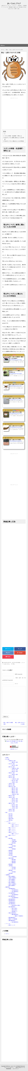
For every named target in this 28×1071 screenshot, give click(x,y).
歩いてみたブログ (14, 3)
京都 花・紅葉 (11, 809)
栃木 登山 (11, 814)
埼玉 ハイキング (12, 830)
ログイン (7, 933)
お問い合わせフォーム (20, 1067)
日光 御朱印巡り (15, 897)
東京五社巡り (14, 909)
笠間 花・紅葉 (15, 774)
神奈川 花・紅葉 (12, 786)
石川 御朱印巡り (12, 893)
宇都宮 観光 (14, 841)
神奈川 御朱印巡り (12, 913)
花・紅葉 (7, 759)
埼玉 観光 (11, 852)
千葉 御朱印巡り (12, 902)
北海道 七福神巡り (12, 877)
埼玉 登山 (11, 815)
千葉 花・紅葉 (11, 783)
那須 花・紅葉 (15, 771)
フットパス (8, 923)
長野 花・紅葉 (11, 803)
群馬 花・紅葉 (11, 776)
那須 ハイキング (15, 826)
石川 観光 (11, 844)
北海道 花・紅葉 (12, 760)
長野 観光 (11, 870)
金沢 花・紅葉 (15, 765)
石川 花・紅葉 (11, 763)
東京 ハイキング (12, 827)
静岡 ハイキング (12, 835)
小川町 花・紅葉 (15, 779)
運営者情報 (8, 1068)
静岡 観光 (11, 864)
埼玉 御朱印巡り (12, 903)
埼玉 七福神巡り (12, 881)
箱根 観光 (14, 862)
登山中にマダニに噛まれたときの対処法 (14, 141)
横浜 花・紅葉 (15, 789)
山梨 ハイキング (12, 829)
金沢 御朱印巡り (15, 894)
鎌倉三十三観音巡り (19, 915)
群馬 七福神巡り (12, 876)
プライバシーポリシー (9, 1067)
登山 (14, 664)
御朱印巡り (8, 887)
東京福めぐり (14, 911)
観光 (6, 836)
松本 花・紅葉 (15, 804)
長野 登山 (11, 820)
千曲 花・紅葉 (15, 806)
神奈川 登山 (11, 818)
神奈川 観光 (11, 858)
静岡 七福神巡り (12, 885)
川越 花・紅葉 (15, 782)
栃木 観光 (11, 838)
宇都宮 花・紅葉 (15, 768)
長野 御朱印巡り (12, 920)
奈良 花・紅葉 (11, 810)
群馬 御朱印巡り (12, 899)
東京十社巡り (14, 908)
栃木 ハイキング (12, 823)
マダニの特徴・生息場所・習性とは (13, 135)
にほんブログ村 (14, 742)
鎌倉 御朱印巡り (15, 914)
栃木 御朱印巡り (12, 896)
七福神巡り (8, 874)
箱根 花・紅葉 (15, 792)
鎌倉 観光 (14, 861)
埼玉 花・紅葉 (11, 777)
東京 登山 (11, 817)
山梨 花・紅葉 (11, 797)
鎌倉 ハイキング (15, 833)
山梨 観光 (11, 865)
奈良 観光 (11, 873)
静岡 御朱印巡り (12, 917)
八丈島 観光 (14, 856)
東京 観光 (11, 855)
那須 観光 (14, 842)
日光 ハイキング (15, 824)
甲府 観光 (14, 867)
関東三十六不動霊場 (13, 919)
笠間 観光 (14, 849)
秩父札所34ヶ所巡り (16, 905)
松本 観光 (14, 871)
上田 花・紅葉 (15, 808)
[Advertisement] (14, 29)
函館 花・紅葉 (15, 762)
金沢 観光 (14, 846)
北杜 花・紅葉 (15, 798)
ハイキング (8, 821)
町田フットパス (12, 925)
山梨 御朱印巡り (12, 888)
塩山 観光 (14, 868)
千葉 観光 (11, 853)
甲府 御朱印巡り (15, 890)
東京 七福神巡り (12, 882)
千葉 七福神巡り (12, 879)
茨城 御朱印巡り (12, 900)
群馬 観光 (11, 850)
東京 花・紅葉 (11, 785)
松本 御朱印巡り (15, 922)
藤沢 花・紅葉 (15, 788)
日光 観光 (14, 839)
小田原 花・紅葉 (15, 794)
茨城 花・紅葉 (11, 772)
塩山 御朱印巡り (15, 891)
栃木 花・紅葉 (11, 766)
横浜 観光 (14, 859)
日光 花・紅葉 (15, 769)
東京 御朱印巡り (12, 906)
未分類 (7, 757)
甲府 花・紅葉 (15, 800)
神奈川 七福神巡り (12, 884)
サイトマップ (15, 1068)
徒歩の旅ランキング (14, 749)
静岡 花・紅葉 (11, 795)
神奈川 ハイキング (12, 832)
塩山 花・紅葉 (15, 801)
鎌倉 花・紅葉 (15, 791)
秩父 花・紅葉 (15, 780)
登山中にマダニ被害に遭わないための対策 (14, 138)
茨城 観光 (11, 847)
